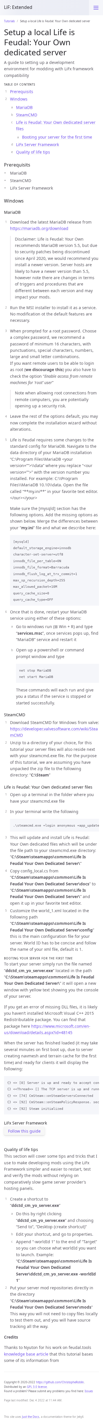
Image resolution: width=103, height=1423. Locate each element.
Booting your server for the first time (57, 137)
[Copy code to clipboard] (93, 540)
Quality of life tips (33, 152)
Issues (89, 1391)
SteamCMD (26, 115)
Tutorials (9, 21)
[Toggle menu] (96, 7)
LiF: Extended (18, 7)
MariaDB (24, 107)
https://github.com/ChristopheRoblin (60, 1382)
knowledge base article (26, 1354)
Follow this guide (24, 1131)
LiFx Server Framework (37, 144)
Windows (18, 99)
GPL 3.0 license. (37, 1387)
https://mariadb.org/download (39, 228)
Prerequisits (21, 91)
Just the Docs (30, 1417)
